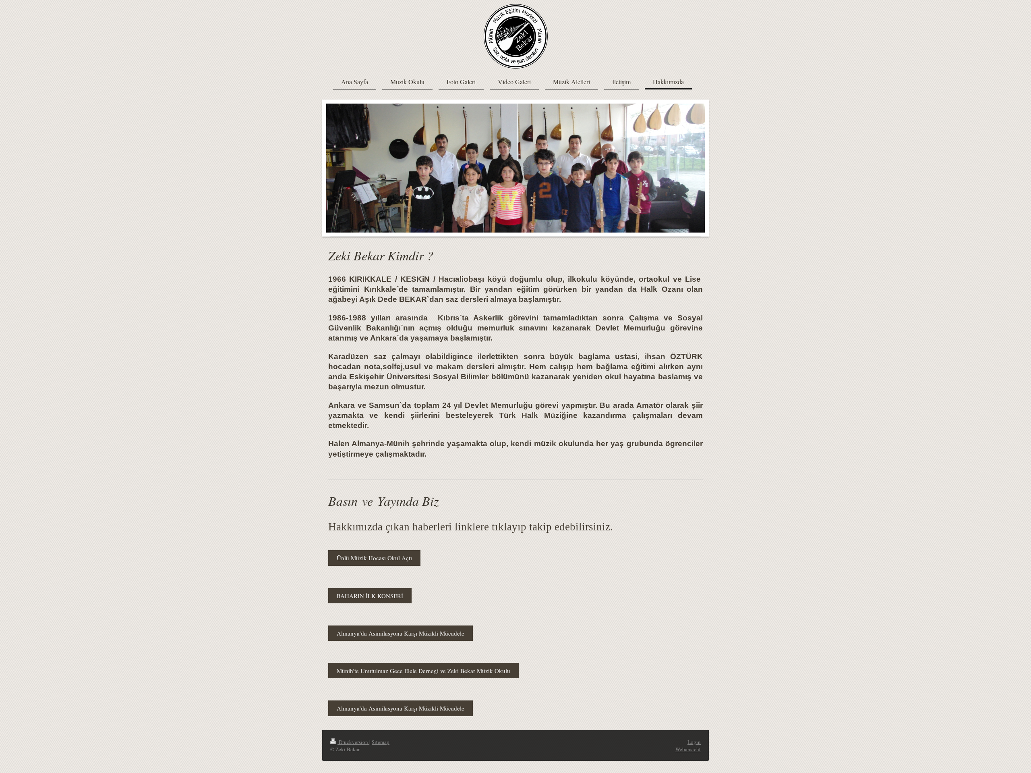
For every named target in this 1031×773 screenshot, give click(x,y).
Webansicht (688, 749)
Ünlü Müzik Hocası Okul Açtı (374, 558)
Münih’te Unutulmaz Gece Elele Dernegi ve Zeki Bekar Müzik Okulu (423, 671)
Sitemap (380, 742)
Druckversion (353, 742)
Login (694, 742)
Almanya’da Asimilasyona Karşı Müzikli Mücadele (400, 708)
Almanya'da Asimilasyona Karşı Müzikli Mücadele (400, 633)
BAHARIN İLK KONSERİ (370, 596)
